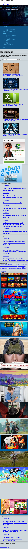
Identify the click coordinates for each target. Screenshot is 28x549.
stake (4, 264)
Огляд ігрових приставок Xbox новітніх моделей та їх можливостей (13, 105)
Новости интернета (11, 35)
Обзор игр (6, 30)
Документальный (10, 39)
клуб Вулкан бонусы (13, 268)
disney (1, 264)
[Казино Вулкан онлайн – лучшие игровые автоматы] (14, 304)
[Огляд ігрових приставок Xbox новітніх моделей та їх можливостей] (11, 103)
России (22, 264)
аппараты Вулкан (7, 266)
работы (22, 269)
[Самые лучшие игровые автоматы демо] (14, 288)
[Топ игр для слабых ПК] (14, 466)
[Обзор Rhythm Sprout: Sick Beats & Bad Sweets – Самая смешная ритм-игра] (14, 482)
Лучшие (18, 264)
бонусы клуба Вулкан (17, 266)
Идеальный (14, 264)
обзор (25, 268)
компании (19, 268)
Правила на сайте (10, 29)
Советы (1, 266)
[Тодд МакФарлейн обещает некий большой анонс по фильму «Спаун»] (14, 417)
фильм (4, 271)
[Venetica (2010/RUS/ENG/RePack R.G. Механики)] (14, 498)
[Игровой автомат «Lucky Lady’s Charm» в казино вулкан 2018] (14, 514)
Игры (7, 37)
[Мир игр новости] (9, 20)
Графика (8, 42)
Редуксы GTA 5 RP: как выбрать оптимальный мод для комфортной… (15, 135)
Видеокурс (8, 264)
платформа (8, 269)
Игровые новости (9, 31)
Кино (4, 33)
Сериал (25, 264)
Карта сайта (9, 27)
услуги (1, 271)
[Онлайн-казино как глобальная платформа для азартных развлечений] (11, 118)
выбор (24, 266)
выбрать (2, 268)
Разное (5, 34)
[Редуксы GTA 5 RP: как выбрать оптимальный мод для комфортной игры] (11, 133)
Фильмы (8, 38)
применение (18, 269)
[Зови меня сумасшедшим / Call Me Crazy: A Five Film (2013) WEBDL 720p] (14, 369)
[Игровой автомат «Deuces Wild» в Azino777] (14, 450)
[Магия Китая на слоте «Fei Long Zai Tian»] (14, 320)
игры (7, 268)
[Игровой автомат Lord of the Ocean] (14, 337)
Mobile (7, 40)
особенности (3, 269)
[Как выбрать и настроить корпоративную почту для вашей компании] (11, 88)
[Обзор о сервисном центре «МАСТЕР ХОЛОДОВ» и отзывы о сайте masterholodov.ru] (14, 401)
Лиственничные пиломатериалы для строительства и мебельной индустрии (13, 75)
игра (5, 268)
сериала (26, 269)
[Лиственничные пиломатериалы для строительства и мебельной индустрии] (11, 73)
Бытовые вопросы (9, 44)
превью (13, 269)
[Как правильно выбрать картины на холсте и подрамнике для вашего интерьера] (14, 385)
